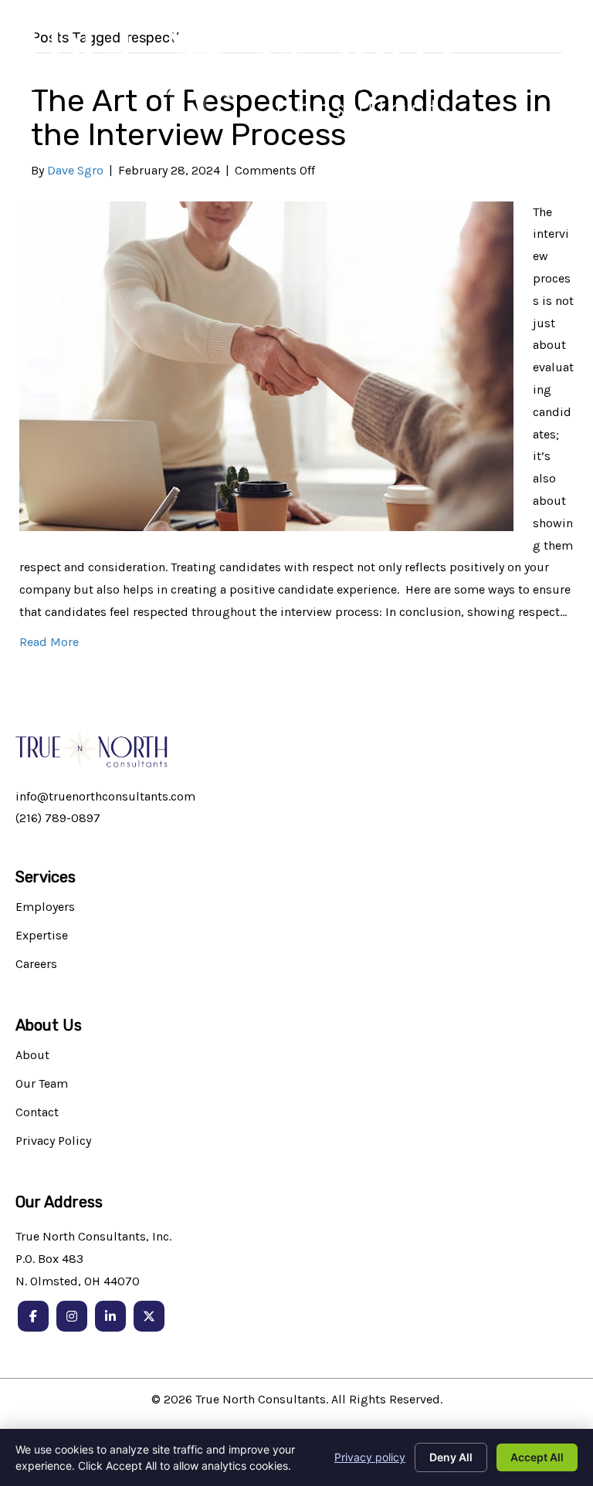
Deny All (451, 1457)
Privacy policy (369, 1457)
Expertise (41, 936)
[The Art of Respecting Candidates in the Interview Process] (266, 364)
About (32, 1055)
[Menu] (560, 77)
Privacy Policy (53, 1141)
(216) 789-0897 (57, 818)
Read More (49, 642)
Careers (36, 964)
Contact (37, 1112)
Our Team (41, 1084)
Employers (45, 907)
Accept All (537, 1457)
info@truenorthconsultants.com (105, 796)
